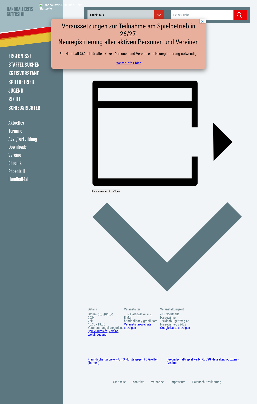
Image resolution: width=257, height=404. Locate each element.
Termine (15, 131)
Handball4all (19, 179)
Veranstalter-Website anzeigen (137, 326)
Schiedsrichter (24, 108)
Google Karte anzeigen (175, 328)
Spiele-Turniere (97, 331)
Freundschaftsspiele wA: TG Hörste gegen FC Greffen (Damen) (123, 361)
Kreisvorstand (24, 73)
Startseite (119, 382)
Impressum (178, 382)
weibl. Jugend (97, 334)
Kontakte (138, 382)
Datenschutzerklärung (206, 382)
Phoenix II (16, 171)
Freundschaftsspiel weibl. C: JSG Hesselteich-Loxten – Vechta (203, 361)
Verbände (157, 382)
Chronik (15, 163)
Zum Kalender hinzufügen (106, 191)
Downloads (17, 147)
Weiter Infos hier (128, 63)
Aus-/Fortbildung (22, 139)
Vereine (14, 155)
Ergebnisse (20, 56)
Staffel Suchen (24, 65)
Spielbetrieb (21, 82)
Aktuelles (16, 123)
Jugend (15, 91)
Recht (14, 99)
